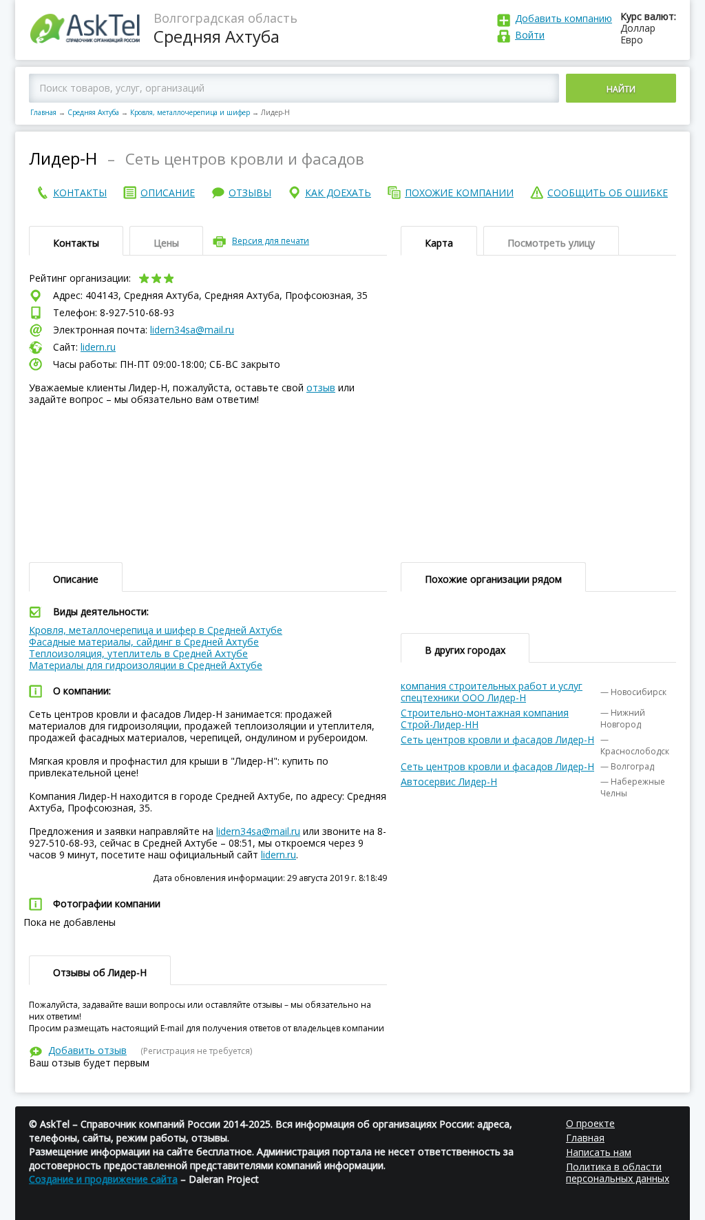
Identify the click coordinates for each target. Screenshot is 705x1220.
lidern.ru (98, 346)
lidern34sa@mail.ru (192, 329)
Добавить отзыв (87, 1050)
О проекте (590, 1123)
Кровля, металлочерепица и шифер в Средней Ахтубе (155, 630)
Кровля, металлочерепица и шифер (190, 112)
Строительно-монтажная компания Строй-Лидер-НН (485, 718)
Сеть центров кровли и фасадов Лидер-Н (497, 739)
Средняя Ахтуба (93, 112)
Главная (43, 112)
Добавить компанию (563, 18)
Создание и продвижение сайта (103, 1179)
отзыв (320, 387)
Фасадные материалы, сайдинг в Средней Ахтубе (144, 641)
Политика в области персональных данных (617, 1172)
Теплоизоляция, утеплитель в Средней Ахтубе (138, 653)
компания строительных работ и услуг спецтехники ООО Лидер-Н (491, 691)
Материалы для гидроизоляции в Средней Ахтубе (145, 665)
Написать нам (598, 1152)
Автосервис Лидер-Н (449, 781)
